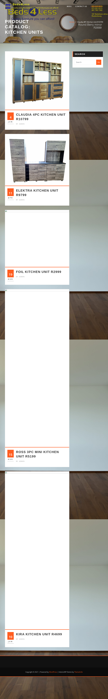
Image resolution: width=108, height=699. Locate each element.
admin (20, 124)
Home (71, 22)
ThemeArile (78, 672)
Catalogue (96, 6)
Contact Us (81, 6)
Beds (69, 6)
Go (99, 62)
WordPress (53, 672)
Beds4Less (21, 4)
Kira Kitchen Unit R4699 (39, 634)
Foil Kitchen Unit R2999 (38, 272)
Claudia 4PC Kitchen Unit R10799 (90, 22)
